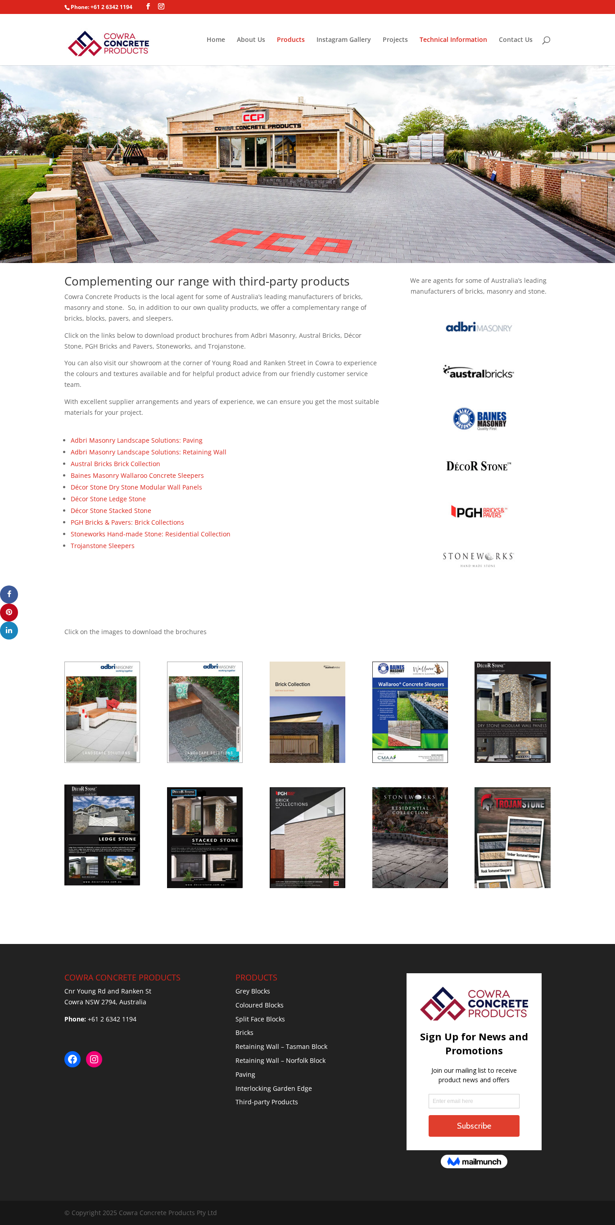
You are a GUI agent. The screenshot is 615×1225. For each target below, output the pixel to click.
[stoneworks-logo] (478, 571)
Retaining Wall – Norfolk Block (280, 1060)
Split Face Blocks (260, 1019)
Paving (245, 1074)
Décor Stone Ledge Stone (108, 499)
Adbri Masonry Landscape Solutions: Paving (137, 440)
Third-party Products (266, 1102)
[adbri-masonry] (478, 339)
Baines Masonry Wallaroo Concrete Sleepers (137, 475)
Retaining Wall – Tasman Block (281, 1046)
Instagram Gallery (344, 40)
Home (216, 40)
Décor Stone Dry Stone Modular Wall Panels (136, 487)
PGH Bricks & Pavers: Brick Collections (127, 522)
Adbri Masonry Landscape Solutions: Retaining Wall (148, 452)
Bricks (244, 1032)
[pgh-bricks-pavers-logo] (478, 525)
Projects (395, 40)
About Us (251, 40)
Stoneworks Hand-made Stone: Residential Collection (151, 534)
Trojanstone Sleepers (103, 545)
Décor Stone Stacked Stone (111, 510)
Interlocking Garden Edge (273, 1088)
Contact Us (516, 40)
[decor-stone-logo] (478, 478)
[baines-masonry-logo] (478, 432)
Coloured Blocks (259, 1005)
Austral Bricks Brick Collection (115, 463)
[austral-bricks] (478, 385)
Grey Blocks (252, 991)
